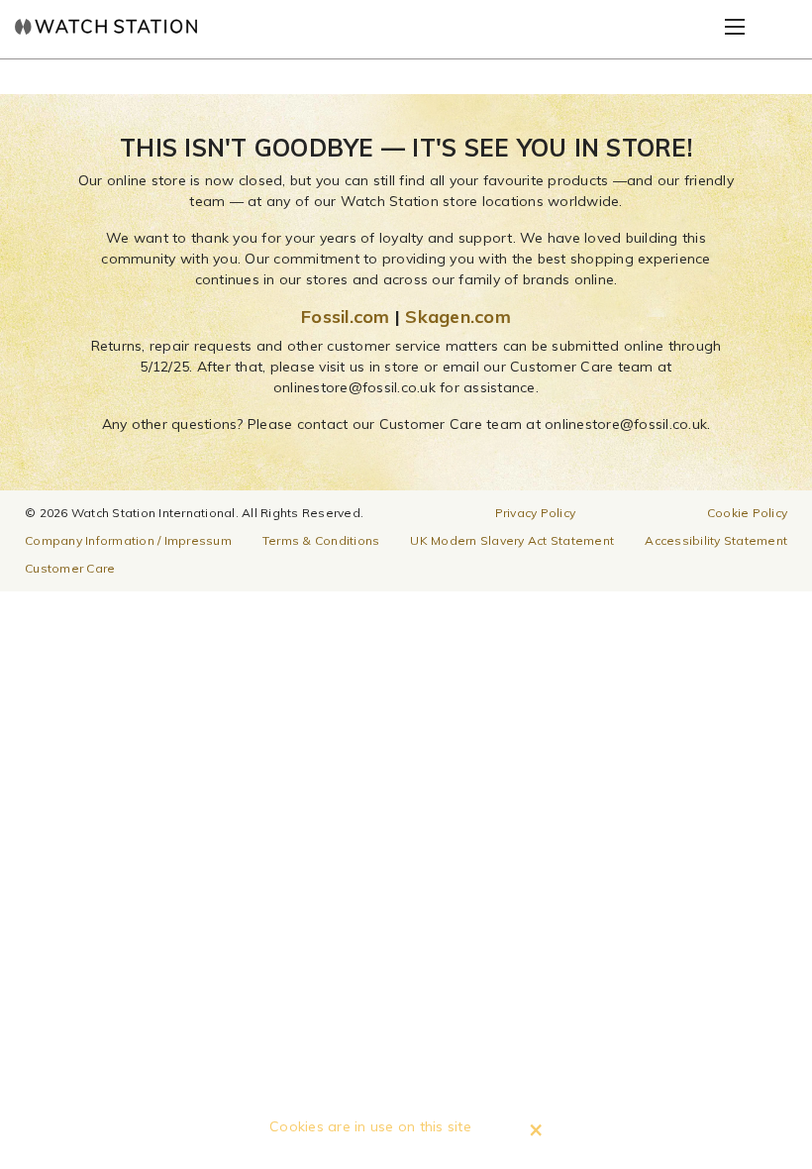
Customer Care (70, 568)
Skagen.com (458, 316)
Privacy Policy (535, 512)
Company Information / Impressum (128, 540)
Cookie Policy (747, 512)
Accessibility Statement (716, 540)
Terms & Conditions (321, 540)
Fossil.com (345, 316)
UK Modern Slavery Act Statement (512, 540)
